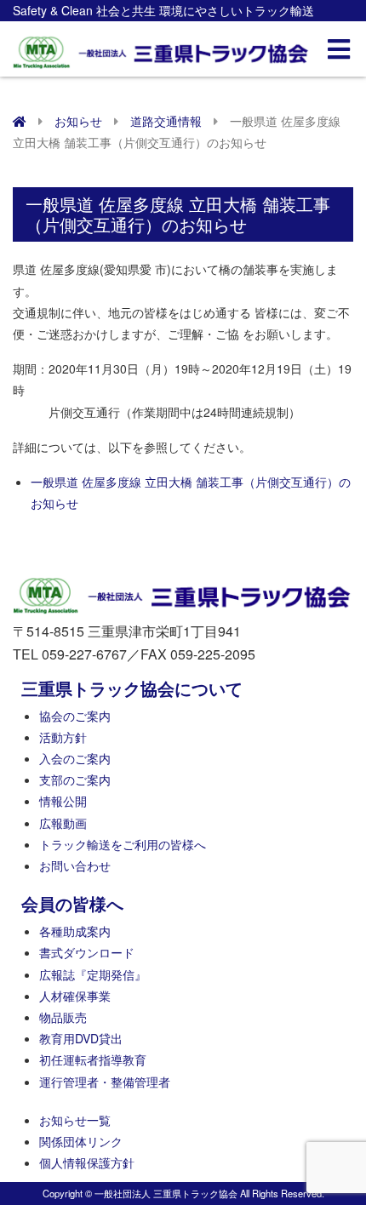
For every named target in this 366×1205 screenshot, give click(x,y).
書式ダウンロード (86, 952)
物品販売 (63, 1016)
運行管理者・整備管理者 (104, 1081)
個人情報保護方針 (86, 1162)
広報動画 (63, 822)
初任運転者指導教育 (92, 1059)
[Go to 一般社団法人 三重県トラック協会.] (19, 120)
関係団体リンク (81, 1141)
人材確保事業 (75, 995)
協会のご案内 (75, 715)
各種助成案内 (75, 930)
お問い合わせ (75, 865)
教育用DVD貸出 (81, 1038)
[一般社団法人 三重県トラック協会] (162, 47)
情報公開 (63, 800)
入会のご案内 (75, 758)
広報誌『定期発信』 (92, 974)
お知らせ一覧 (75, 1119)
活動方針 (63, 736)
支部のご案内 (75, 779)
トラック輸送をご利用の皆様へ (122, 844)
